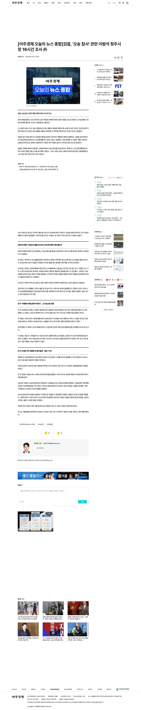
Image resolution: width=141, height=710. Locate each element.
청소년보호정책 (68, 689)
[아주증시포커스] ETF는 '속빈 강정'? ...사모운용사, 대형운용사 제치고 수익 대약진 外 (109, 219)
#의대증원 (50, 424)
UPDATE (118, 177)
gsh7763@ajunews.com (52, 443)
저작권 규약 (80, 689)
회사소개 (14, 689)
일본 (115, 280)
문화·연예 (89, 3)
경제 (53, 3)
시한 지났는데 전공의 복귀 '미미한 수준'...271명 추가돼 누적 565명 (28, 618)
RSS (108, 689)
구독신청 (23, 689)
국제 (74, 3)
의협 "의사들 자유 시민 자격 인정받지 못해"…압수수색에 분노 (78, 639)
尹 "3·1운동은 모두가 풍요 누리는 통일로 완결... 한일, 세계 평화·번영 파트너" (53, 639)
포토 (80, 3)
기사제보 (43, 689)
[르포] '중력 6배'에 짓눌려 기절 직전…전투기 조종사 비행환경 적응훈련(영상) (53, 618)
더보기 (104, 310)
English (109, 3)
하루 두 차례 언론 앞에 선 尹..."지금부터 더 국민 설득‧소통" (38, 167)
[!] (122, 65)
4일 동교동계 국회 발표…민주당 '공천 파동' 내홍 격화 (28, 639)
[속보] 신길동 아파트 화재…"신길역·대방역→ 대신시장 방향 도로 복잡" (110, 194)
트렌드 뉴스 (98, 65)
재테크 (46, 3)
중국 (28, 3)
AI (33, 3)
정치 (59, 3)
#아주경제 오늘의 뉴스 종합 (27, 424)
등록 (82, 502)
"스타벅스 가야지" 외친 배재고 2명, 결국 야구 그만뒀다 (109, 211)
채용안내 (33, 689)
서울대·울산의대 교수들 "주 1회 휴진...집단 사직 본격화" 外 (38, 170)
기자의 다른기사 (40, 448)
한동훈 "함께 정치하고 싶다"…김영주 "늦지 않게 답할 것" (78, 618)
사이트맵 (99, 689)
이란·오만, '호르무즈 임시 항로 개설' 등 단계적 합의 (109, 202)
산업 (39, 3)
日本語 (114, 3)
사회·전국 (67, 3)
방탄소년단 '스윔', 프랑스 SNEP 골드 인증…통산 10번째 (109, 186)
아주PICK (97, 232)
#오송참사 (41, 424)
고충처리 (90, 689)
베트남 (121, 280)
